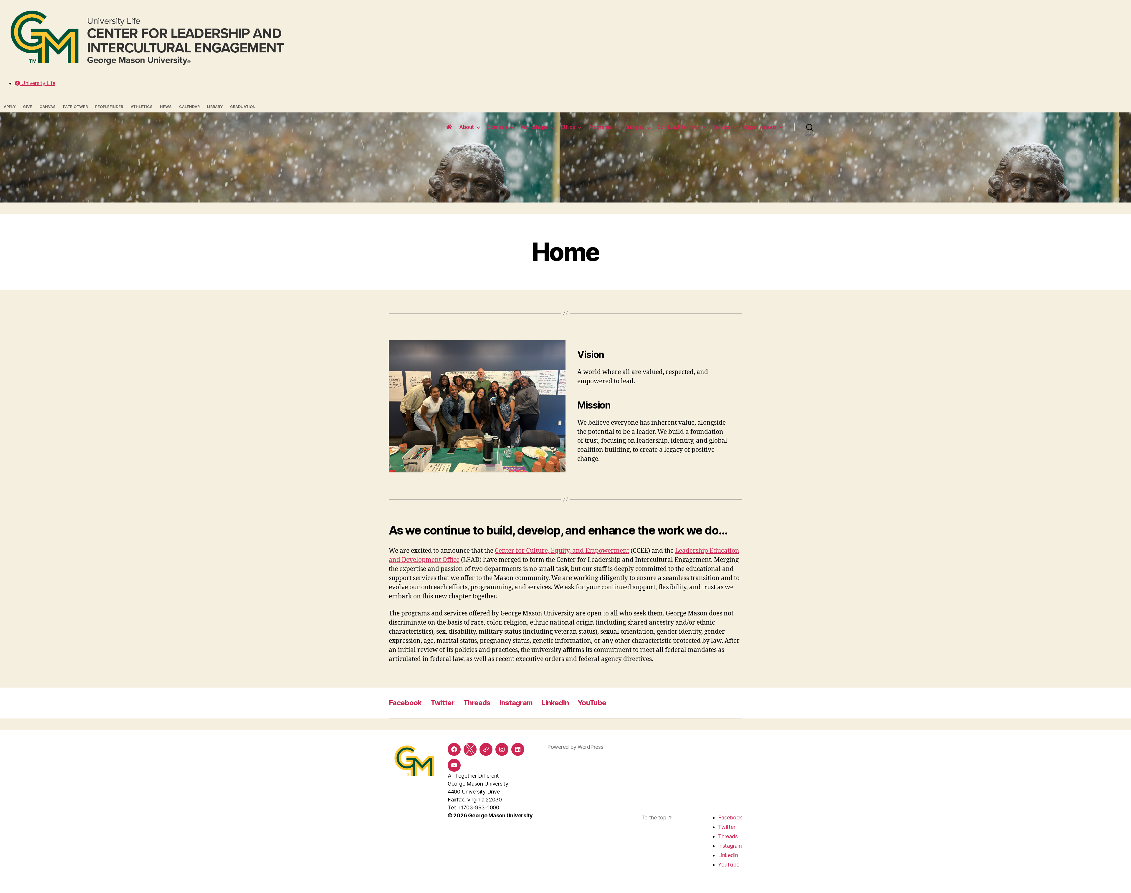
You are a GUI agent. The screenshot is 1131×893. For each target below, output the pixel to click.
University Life (37, 83)
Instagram (516, 702)
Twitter (442, 702)
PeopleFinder (109, 106)
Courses (497, 127)
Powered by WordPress (575, 747)
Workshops (534, 127)
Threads (476, 702)
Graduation (243, 106)
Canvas (47, 106)
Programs (600, 127)
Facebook (405, 702)
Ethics (568, 127)
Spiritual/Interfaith (678, 127)
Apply (10, 106)
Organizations (760, 127)
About (466, 127)
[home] (449, 127)
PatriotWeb (75, 106)
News (166, 106)
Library (215, 106)
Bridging (634, 127)
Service (722, 127)
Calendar (189, 106)
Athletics (142, 106)
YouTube (592, 702)
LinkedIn (555, 702)
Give (27, 106)
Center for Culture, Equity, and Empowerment (562, 551)
